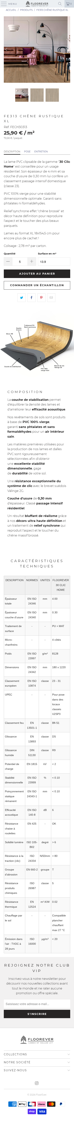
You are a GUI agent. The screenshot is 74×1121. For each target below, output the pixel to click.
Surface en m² (47, 253)
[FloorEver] (37, 4)
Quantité (9, 253)
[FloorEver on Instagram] (37, 1083)
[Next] (67, 49)
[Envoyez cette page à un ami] (51, 297)
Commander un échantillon (37, 285)
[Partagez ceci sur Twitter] (21, 297)
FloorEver (41, 1094)
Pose (27, 151)
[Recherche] (60, 4)
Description (12, 151)
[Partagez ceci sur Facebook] (31, 297)
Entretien (41, 151)
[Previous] (7, 49)
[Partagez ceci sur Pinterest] (41, 297)
